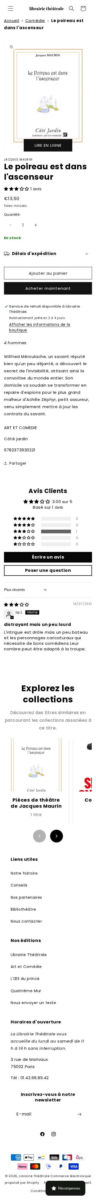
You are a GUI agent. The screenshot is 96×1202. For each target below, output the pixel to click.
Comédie (35, 20)
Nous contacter (26, 921)
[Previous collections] (39, 836)
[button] (11, 8)
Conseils (19, 885)
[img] (16, 604)
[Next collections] (56, 836)
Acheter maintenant (48, 288)
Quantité (12, 214)
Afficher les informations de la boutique (39, 327)
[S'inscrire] (79, 1114)
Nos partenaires (26, 897)
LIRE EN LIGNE (48, 145)
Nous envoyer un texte (33, 1002)
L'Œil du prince (25, 978)
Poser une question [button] (48, 570)
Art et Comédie (26, 966)
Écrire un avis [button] (48, 557)
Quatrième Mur (26, 990)
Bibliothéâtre (23, 909)
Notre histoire (24, 873)
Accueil (11, 20)
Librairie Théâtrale (29, 954)
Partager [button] (18, 463)
